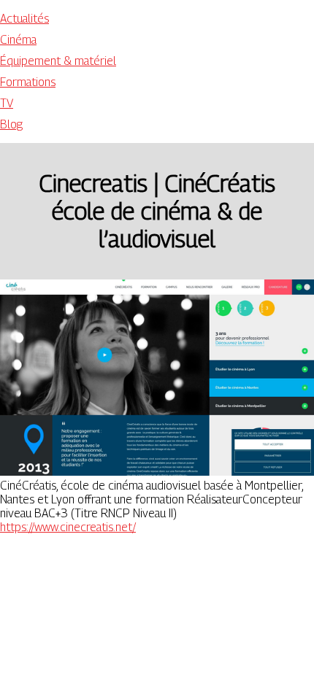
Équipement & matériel (58, 61)
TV (6, 103)
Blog (11, 124)
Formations (27, 82)
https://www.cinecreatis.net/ (68, 527)
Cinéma (18, 40)
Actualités (24, 19)
